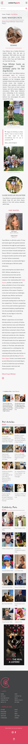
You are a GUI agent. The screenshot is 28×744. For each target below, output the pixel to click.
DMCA (16, 698)
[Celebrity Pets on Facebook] (15, 732)
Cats (16, 711)
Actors (3, 709)
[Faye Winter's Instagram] (3, 378)
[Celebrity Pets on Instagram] (12, 732)
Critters (17, 715)
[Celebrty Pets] (14, 3)
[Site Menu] (26, 3)
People (8, 14)
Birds (16, 713)
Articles (3, 696)
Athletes (3, 713)
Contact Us (18, 696)
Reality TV (14, 237)
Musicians (3, 711)
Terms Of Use (4, 700)
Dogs (16, 709)
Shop (16, 694)
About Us (3, 702)
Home (3, 14)
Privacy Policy (19, 700)
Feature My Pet (5, 698)
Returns (17, 702)
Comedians (4, 717)
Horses (16, 717)
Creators (3, 715)
